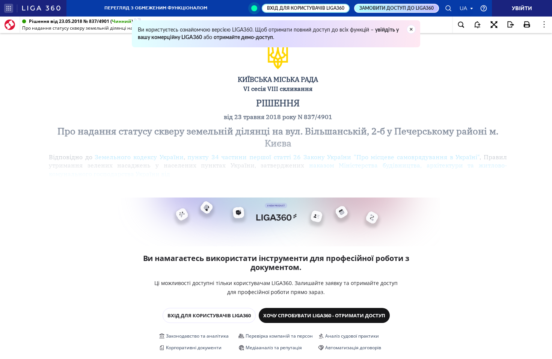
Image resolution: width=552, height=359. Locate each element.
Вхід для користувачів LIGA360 (209, 315)
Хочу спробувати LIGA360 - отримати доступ (324, 315)
